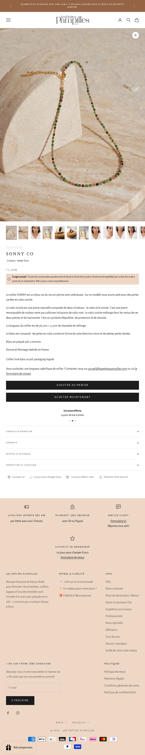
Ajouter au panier (72, 385)
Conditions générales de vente (121, 685)
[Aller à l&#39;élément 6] (71, 233)
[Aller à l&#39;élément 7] (84, 233)
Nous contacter (114, 588)
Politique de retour (115, 671)
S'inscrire (20, 700)
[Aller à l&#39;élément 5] (59, 233)
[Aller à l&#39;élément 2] (23, 233)
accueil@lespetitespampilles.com (107, 368)
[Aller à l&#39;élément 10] (120, 233)
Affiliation (111, 629)
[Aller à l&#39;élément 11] (132, 233)
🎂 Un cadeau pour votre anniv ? (77, 588)
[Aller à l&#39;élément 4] (47, 233)
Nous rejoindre (114, 622)
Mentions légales (114, 678)
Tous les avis (113, 636)
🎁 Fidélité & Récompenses (75, 595)
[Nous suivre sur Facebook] (8, 713)
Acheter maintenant (72, 397)
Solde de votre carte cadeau (121, 650)
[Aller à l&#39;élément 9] (108, 233)
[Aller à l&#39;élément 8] (96, 233)
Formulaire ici (118, 521)
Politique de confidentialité (120, 692)
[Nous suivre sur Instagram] (18, 713)
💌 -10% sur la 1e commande (76, 581)
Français (79, 722)
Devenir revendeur (116, 643)
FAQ (108, 581)
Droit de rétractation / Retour (122, 595)
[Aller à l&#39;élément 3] (35, 233)
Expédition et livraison (119, 609)
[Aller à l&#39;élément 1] (11, 233)
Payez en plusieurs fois (119, 602)
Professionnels (114, 616)
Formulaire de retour (72, 557)
